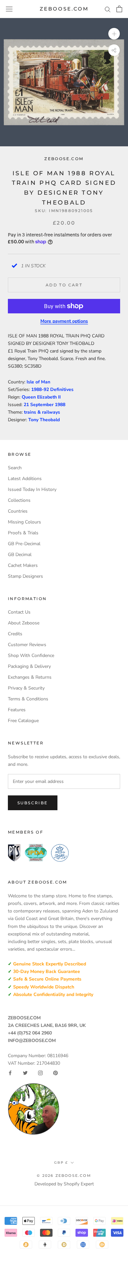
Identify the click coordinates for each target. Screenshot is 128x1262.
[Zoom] (114, 33)
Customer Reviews (27, 645)
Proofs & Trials (23, 533)
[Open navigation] (9, 9)
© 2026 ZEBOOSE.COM (64, 1175)
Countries (18, 511)
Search (15, 468)
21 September (39, 404)
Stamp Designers (25, 576)
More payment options (64, 321)
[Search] (108, 9)
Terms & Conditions (28, 699)
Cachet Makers (23, 565)
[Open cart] (119, 9)
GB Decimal (20, 554)
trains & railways (42, 412)
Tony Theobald (44, 420)
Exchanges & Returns (30, 677)
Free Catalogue (23, 720)
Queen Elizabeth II (41, 397)
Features (17, 710)
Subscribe (32, 802)
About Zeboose (23, 623)
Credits (15, 634)
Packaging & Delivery (29, 666)
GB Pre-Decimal (24, 544)
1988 (60, 404)
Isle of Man (38, 382)
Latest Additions (25, 478)
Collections (19, 500)
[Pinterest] (55, 1073)
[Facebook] (10, 1073)
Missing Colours (24, 522)
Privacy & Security (26, 688)
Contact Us (19, 612)
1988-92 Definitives (52, 389)
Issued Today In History (32, 489)
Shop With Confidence (31, 655)
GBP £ (61, 1162)
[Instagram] (40, 1073)
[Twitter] (25, 1073)
